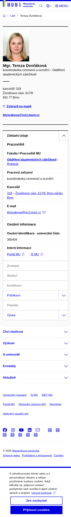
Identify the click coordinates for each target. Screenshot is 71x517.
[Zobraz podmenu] (62, 331)
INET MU (47, 394)
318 (9, 193)
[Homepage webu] (19, 4)
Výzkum (8, 343)
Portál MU (13, 254)
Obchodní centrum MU (32, 404)
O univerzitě (11, 354)
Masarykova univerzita (25, 450)
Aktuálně (9, 377)
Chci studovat (13, 331)
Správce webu (11, 455)
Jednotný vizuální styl (15, 413)
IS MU (35, 254)
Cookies (59, 455)
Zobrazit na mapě (19, 106)
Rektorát (12, 164)
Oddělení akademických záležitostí (31, 159)
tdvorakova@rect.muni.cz (21, 115)
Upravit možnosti (41, 492)
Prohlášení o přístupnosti (37, 455)
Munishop (55, 404)
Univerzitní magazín (15, 394)
